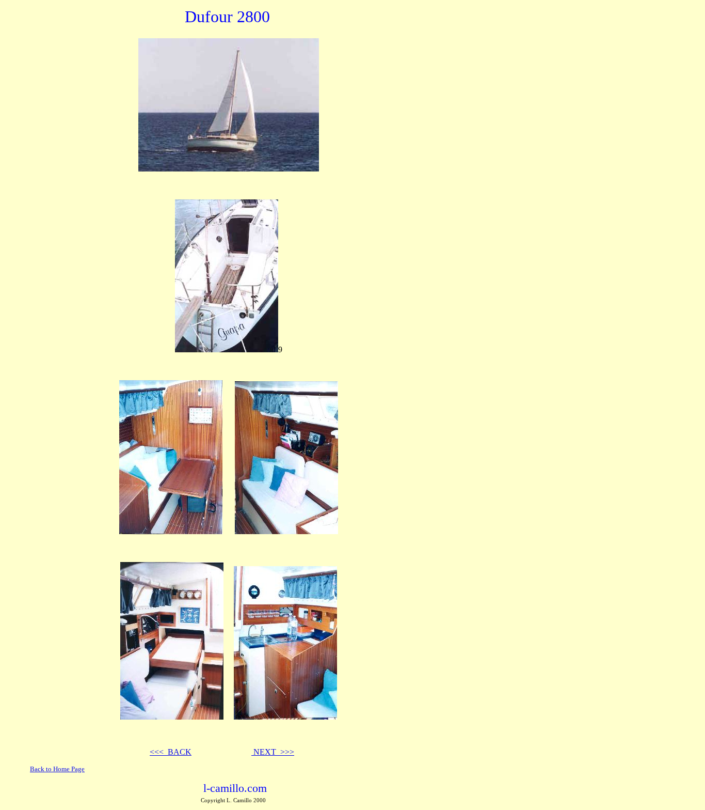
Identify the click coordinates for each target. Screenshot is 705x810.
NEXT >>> (272, 751)
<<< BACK (170, 751)
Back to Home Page (57, 769)
